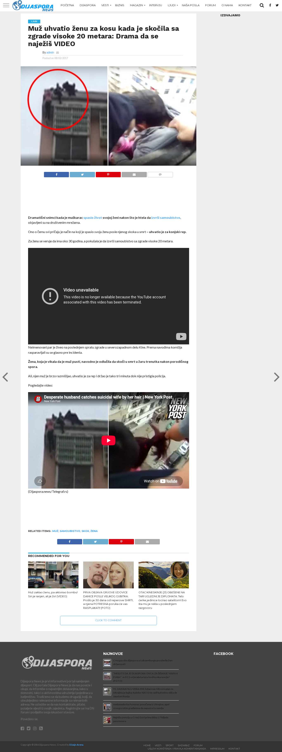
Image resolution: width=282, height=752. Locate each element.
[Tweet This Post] (82, 173)
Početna (67, 5)
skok (85, 531)
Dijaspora (88, 5)
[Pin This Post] (108, 173)
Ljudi (171, 5)
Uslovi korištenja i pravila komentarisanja (177, 748)
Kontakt (245, 5)
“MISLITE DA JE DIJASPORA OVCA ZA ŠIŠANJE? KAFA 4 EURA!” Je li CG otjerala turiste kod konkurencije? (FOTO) (145, 677)
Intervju (155, 5)
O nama (227, 5)
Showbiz (184, 745)
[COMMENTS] (160, 173)
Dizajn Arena (76, 744)
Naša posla (190, 5)
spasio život (92, 217)
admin (50, 52)
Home (147, 745)
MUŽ (55, 531)
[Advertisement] (108, 198)
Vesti (105, 5)
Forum (210, 5)
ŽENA (94, 531)
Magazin (136, 5)
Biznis (119, 5)
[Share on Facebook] (56, 173)
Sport (170, 745)
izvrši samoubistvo (165, 217)
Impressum (217, 748)
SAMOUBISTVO (70, 531)
